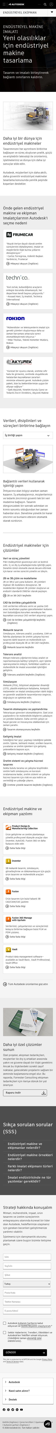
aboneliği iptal (34, 1338)
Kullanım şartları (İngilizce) (16, 1425)
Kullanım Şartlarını (27, 1323)
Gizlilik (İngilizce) (10, 1422)
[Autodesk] (17, 4)
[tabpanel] (28, 482)
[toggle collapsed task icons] (39, 4)
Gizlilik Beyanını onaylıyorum (36, 1326)
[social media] (12, 1410)
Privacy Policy (47, 1359)
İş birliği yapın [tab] (13, 435)
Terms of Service (12, 1361)
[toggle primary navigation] (6, 4)
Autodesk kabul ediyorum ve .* (30, 1325)
